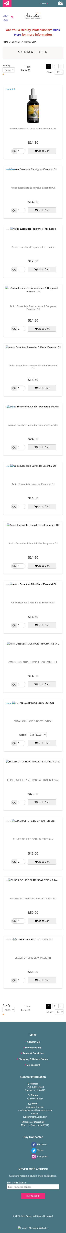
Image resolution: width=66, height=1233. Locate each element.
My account (33, 1064)
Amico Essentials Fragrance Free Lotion (33, 247)
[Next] (60, 66)
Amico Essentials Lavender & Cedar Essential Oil (33, 367)
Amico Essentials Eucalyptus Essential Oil (33, 187)
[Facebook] (33, 1146)
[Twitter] (33, 1152)
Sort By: (7, 65)
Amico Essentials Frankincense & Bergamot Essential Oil (33, 308)
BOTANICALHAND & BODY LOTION (33, 721)
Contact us (33, 1041)
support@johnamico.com (35, 1117)
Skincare (16, 42)
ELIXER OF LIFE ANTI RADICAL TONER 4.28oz (33, 780)
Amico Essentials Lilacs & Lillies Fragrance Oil (33, 543)
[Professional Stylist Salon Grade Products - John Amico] (33, 17)
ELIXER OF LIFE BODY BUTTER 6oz (33, 839)
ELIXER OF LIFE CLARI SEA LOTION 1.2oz (33, 898)
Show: (50, 72)
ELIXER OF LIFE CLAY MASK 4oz (33, 957)
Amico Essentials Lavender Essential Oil (33, 484)
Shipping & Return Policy (33, 1059)
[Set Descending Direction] (3, 74)
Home (5, 42)
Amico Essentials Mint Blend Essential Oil (33, 602)
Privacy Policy (33, 1047)
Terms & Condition (33, 1053)
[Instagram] (33, 1158)
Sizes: (23, 734)
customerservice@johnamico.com (35, 1110)
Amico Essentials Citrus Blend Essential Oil (33, 128)
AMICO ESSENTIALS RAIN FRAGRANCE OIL (33, 662)
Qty (14, 151)
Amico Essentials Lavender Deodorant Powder (33, 425)
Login (43, 3)
